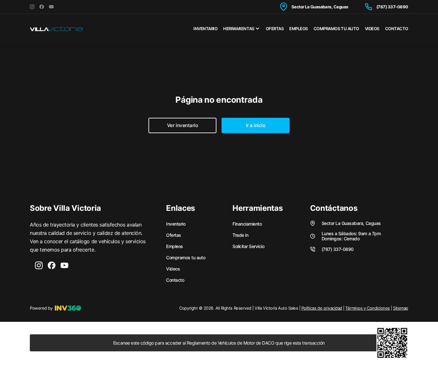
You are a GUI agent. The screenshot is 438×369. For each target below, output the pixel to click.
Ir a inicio (255, 125)
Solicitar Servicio (248, 246)
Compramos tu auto (336, 28)
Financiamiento (247, 224)
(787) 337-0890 (392, 6)
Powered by (41, 308)
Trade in (240, 235)
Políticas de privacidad (321, 308)
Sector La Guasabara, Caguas (319, 6)
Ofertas (275, 28)
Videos (372, 28)
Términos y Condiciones (367, 308)
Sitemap (400, 308)
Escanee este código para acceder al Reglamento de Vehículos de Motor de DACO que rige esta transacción (219, 343)
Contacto (396, 28)
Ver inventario (182, 125)
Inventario (205, 28)
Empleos (298, 28)
